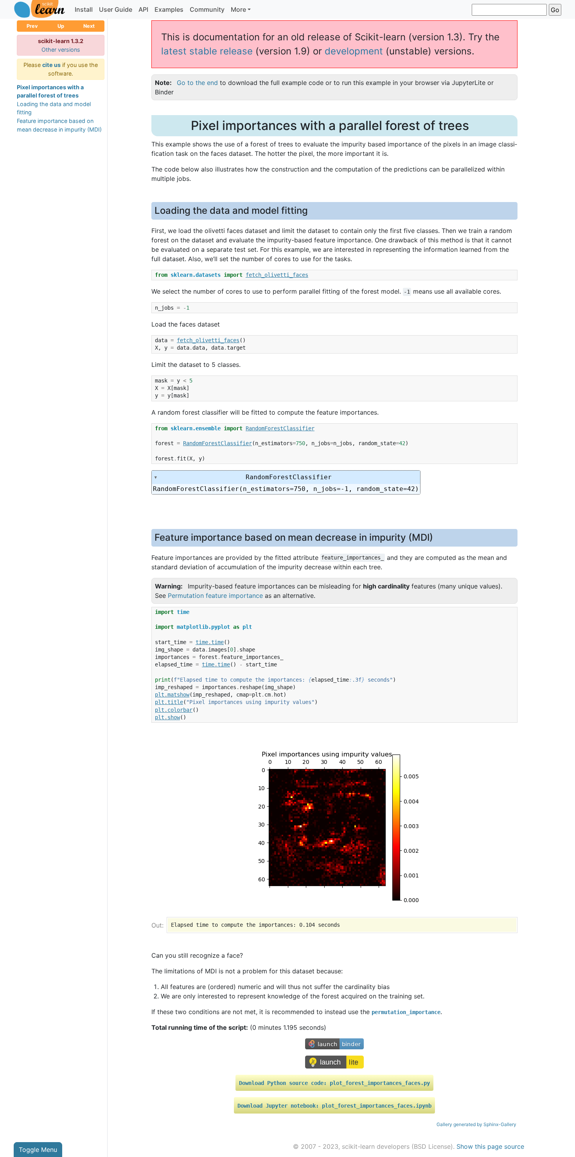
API (143, 9)
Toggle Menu (38, 1149)
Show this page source (490, 1146)
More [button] (238, 9)
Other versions (60, 49)
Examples (169, 9)
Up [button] (61, 26)
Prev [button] (32, 26)
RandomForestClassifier (289, 477)
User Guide (115, 9)
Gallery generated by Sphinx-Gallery (476, 1124)
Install (84, 9)
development (354, 51)
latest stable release (207, 51)
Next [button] (89, 26)
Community (207, 9)
